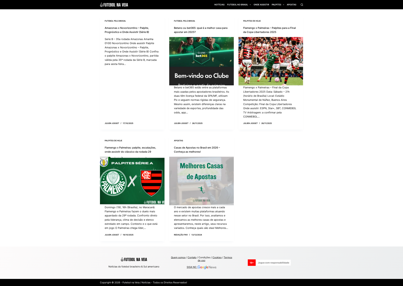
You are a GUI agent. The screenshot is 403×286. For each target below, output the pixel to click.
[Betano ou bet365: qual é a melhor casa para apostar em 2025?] (201, 61)
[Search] (302, 4)
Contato (192, 257)
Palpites (276, 4)
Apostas (291, 4)
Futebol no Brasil (237, 4)
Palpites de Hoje (252, 21)
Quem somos (178, 257)
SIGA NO (192, 267)
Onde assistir (261, 4)
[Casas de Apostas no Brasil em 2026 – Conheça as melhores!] (201, 181)
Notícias (219, 4)
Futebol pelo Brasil (115, 21)
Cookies (217, 257)
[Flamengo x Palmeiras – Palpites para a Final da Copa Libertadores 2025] (270, 61)
